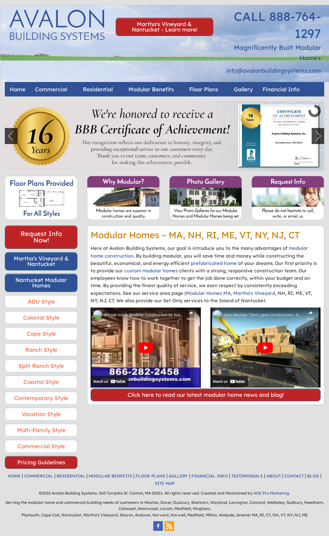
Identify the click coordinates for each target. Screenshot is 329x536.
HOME (14, 475)
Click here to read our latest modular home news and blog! (206, 394)
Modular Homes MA (208, 293)
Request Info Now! (41, 237)
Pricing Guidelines (41, 462)
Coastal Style (41, 381)
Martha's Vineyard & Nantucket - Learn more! (164, 27)
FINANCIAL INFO (209, 475)
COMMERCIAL (38, 475)
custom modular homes (151, 271)
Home (17, 89)
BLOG (313, 475)
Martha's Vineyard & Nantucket (41, 261)
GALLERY (178, 475)
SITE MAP (164, 483)
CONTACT (294, 475)
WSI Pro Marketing (271, 493)
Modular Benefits (151, 89)
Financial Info (280, 89)
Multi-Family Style (41, 430)
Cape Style (41, 333)
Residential (98, 89)
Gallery (243, 89)
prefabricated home (214, 263)
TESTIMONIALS (247, 475)
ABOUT (273, 475)
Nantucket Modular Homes (41, 283)
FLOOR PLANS (150, 475)
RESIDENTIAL (71, 475)
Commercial (51, 89)
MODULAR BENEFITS (110, 475)
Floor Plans (203, 89)
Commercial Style (41, 446)
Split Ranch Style (41, 365)
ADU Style (41, 301)
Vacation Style (41, 414)
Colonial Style (41, 317)
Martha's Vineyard (254, 293)
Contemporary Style (41, 398)
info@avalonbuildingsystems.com (273, 70)
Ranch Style (41, 349)
